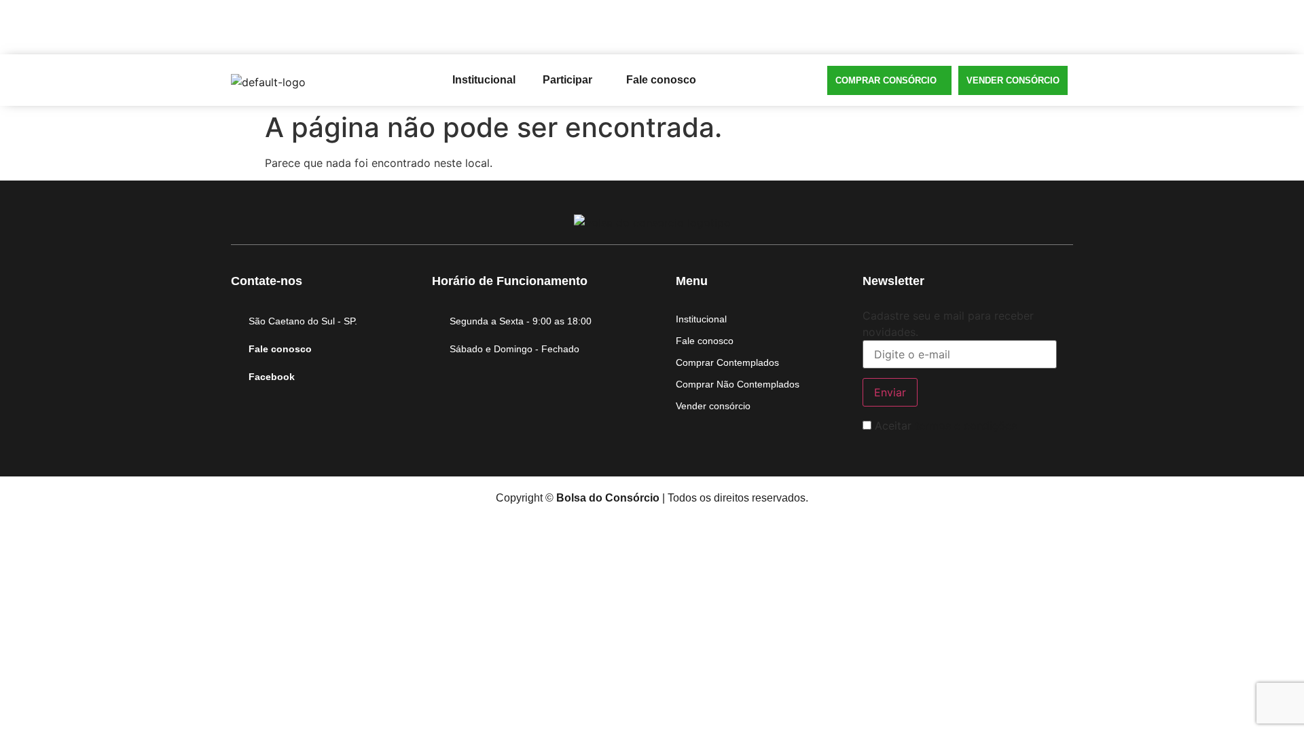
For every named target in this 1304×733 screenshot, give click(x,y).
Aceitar (944, 425)
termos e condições (966, 425)
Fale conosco (661, 80)
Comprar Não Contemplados (737, 384)
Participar (567, 80)
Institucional (483, 80)
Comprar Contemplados (727, 362)
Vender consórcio (1013, 80)
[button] (571, 80)
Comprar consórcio (886, 80)
